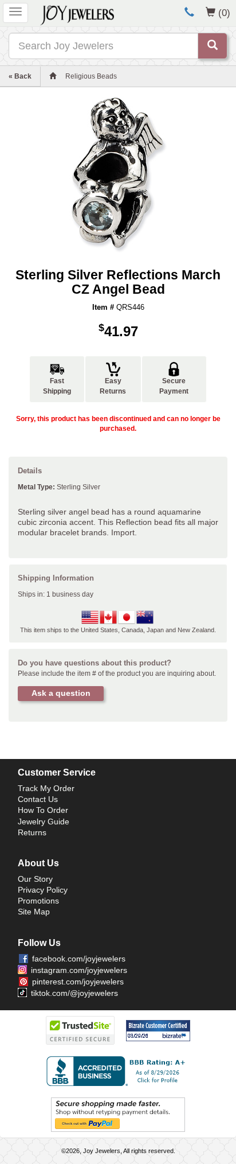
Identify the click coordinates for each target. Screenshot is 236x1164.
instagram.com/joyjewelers (79, 970)
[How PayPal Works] (118, 1114)
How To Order (43, 810)
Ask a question (61, 693)
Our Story (35, 878)
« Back (20, 76)
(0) (224, 12)
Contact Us (38, 799)
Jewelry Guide (43, 821)
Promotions (38, 900)
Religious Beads (91, 76)
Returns (32, 832)
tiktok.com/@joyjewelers (74, 993)
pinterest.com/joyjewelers (78, 981)
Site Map (34, 911)
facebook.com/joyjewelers (78, 958)
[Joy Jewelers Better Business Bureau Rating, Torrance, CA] (118, 1071)
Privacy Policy (43, 889)
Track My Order (46, 788)
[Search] (212, 46)
